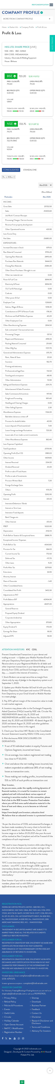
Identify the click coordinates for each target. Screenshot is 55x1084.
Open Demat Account (13, 1024)
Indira (22, 1082)
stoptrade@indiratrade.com (14, 993)
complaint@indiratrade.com (35, 983)
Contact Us (37, 1013)
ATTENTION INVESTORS (13, 649)
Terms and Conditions (41, 1027)
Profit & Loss (42, 27)
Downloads (36, 1001)
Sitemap (35, 998)
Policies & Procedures (13, 1005)
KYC (28, 649)
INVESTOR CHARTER (12, 987)
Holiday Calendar (11, 1021)
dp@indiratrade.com (11, 886)
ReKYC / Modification (13, 1028)
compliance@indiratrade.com (32, 975)
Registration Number (13, 1032)
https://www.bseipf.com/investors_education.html (23, 812)
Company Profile (27, 27)
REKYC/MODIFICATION (40, 5)
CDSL (34, 649)
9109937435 (40, 993)
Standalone (30, 169)
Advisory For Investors (41, 1031)
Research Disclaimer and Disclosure (42, 1022)
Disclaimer (36, 1017)
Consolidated (11, 169)
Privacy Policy (10, 998)
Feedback (36, 1009)
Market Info (13, 27)
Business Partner (39, 1005)
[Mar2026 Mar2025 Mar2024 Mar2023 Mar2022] (27, 185)
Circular (7, 1017)
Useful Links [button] (9, 1013)
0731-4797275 (8, 978)
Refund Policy (10, 1001)
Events (7, 1009)
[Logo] (8, 5)
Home (4, 27)
